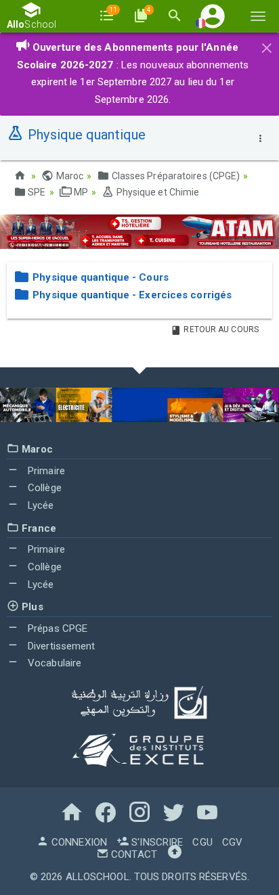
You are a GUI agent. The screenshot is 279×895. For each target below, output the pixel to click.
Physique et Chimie (156, 192)
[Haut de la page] (175, 854)
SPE (35, 192)
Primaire (45, 471)
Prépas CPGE (56, 628)
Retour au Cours (220, 329)
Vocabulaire (53, 663)
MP (80, 192)
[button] (213, 16)
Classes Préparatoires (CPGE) (174, 175)
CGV (232, 842)
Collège (43, 488)
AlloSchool (97, 877)
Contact (132, 854)
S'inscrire (156, 842)
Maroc (68, 175)
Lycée (39, 505)
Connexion (78, 842)
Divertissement (60, 646)
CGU (202, 842)
